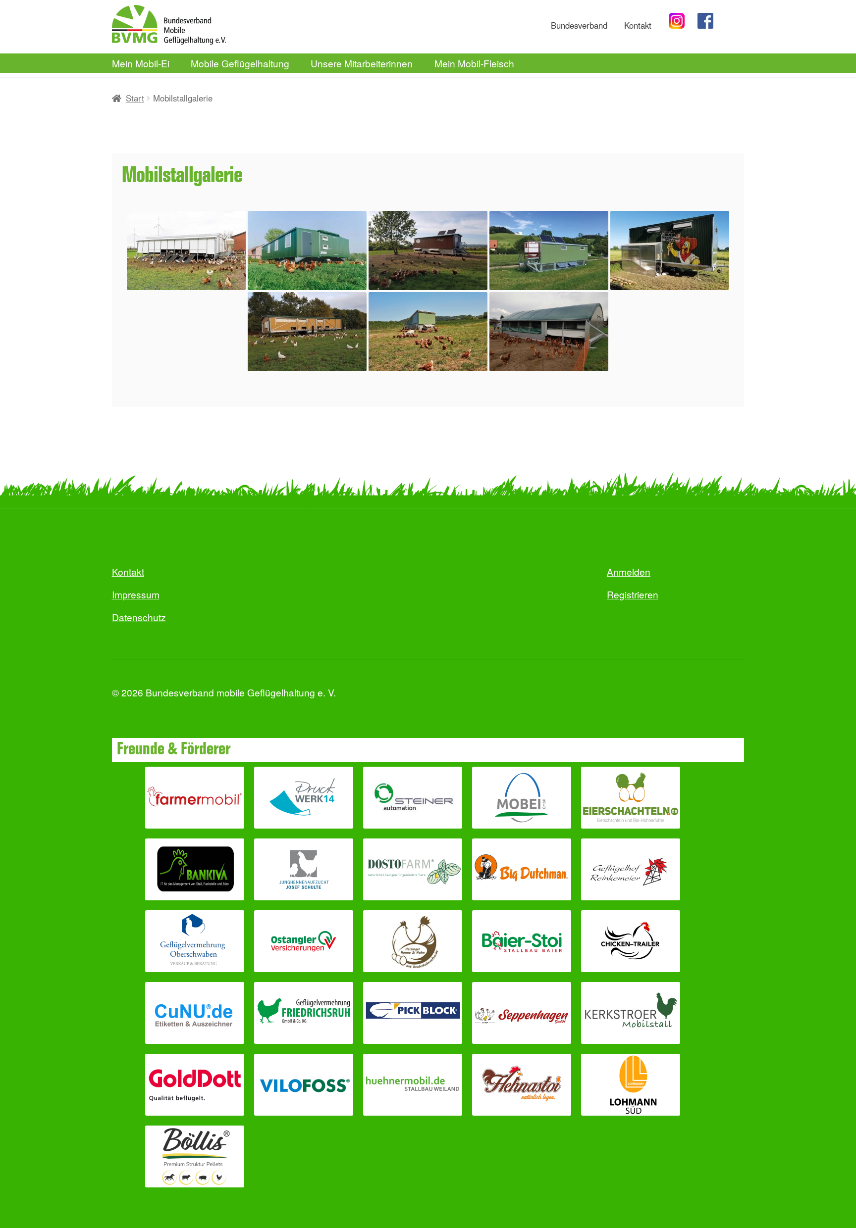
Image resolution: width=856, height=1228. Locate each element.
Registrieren (632, 594)
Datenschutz (139, 617)
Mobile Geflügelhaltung (240, 63)
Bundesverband (579, 25)
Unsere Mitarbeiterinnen (362, 63)
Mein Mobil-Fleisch (474, 63)
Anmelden (628, 571)
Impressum (136, 594)
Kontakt (637, 25)
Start (135, 98)
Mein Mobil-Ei (140, 63)
